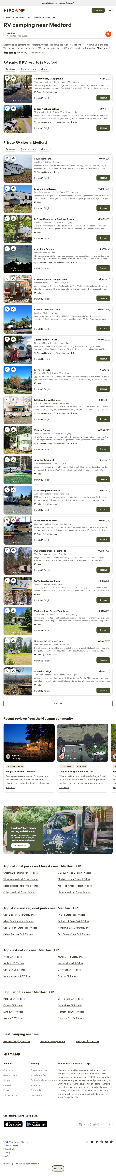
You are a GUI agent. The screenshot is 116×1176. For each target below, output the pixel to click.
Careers (7, 1085)
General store (10, 1075)
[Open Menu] (109, 10)
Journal (7, 1080)
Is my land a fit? (38, 1075)
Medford (37, 17)
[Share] (13, 78)
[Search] (108, 34)
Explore (6, 17)
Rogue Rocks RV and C (83, 771)
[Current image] (13, 100)
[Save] (7, 78)
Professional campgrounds (44, 1080)
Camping (47, 17)
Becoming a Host (39, 1070)
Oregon (29, 17)
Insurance (35, 1085)
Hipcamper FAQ (11, 1095)
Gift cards (8, 1070)
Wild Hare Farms (26, 771)
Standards (36, 1090)
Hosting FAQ (37, 1095)
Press (6, 1090)
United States (18, 17)
